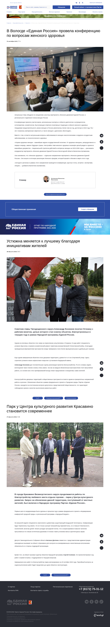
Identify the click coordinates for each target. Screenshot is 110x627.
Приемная (69, 11)
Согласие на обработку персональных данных (20, 621)
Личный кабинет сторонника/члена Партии (87, 7)
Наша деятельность (37, 11)
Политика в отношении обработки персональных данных (23, 619)
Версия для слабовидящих (95, 2)
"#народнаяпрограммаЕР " (53, 398)
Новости (27, 23)
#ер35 (37, 398)
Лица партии (21, 11)
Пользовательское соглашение (16, 616)
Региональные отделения (63, 587)
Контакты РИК (13, 590)
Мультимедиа (82, 11)
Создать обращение (87, 209)
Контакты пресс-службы (39, 590)
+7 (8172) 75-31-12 (91, 589)
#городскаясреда (71, 398)
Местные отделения (54, 11)
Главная (9, 23)
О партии (9, 11)
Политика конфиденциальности (16, 618)
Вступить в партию (98, 11)
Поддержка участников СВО (55, 16)
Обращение (61, 7)
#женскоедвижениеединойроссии (55, 194)
